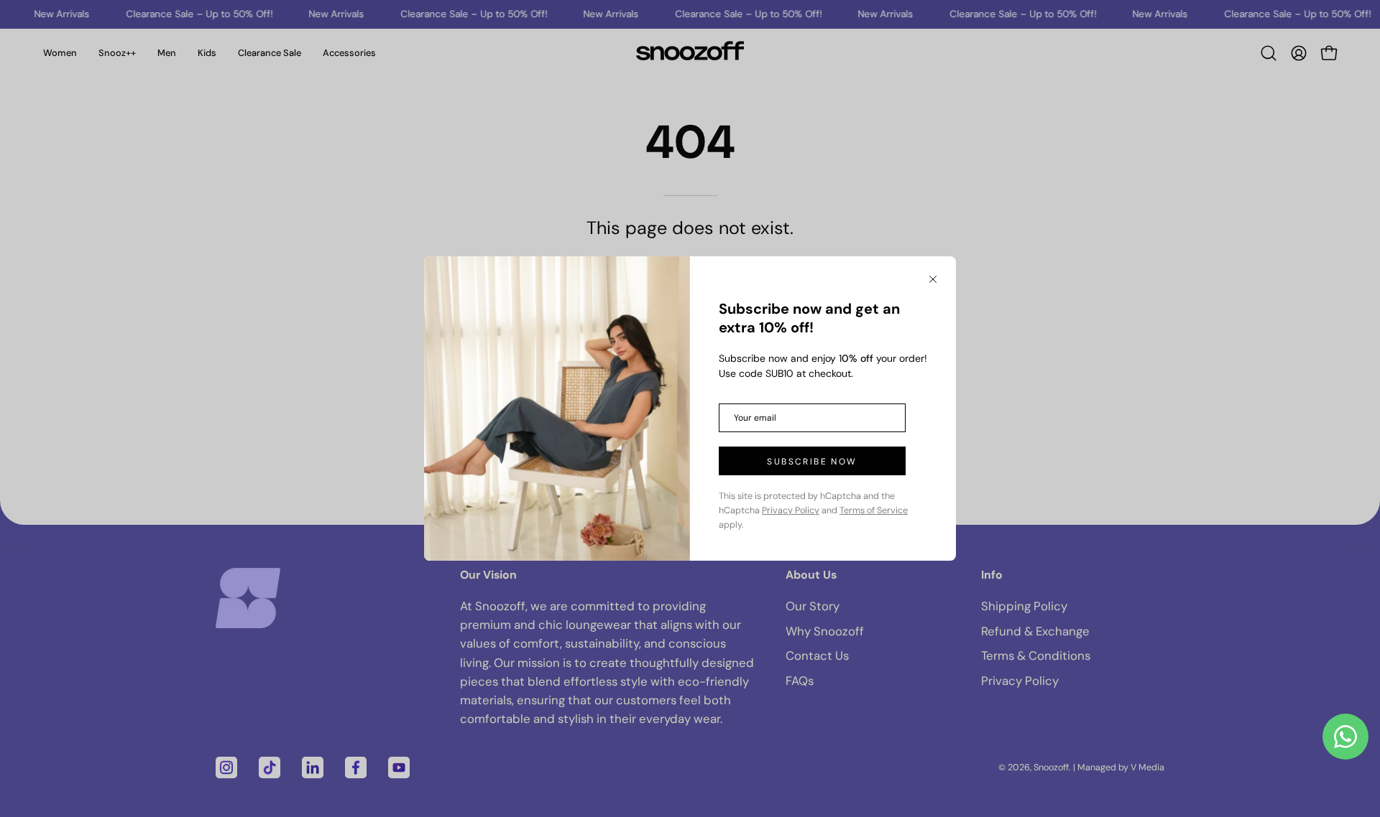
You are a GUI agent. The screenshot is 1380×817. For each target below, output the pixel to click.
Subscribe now (812, 461)
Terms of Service (874, 510)
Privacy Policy (790, 510)
